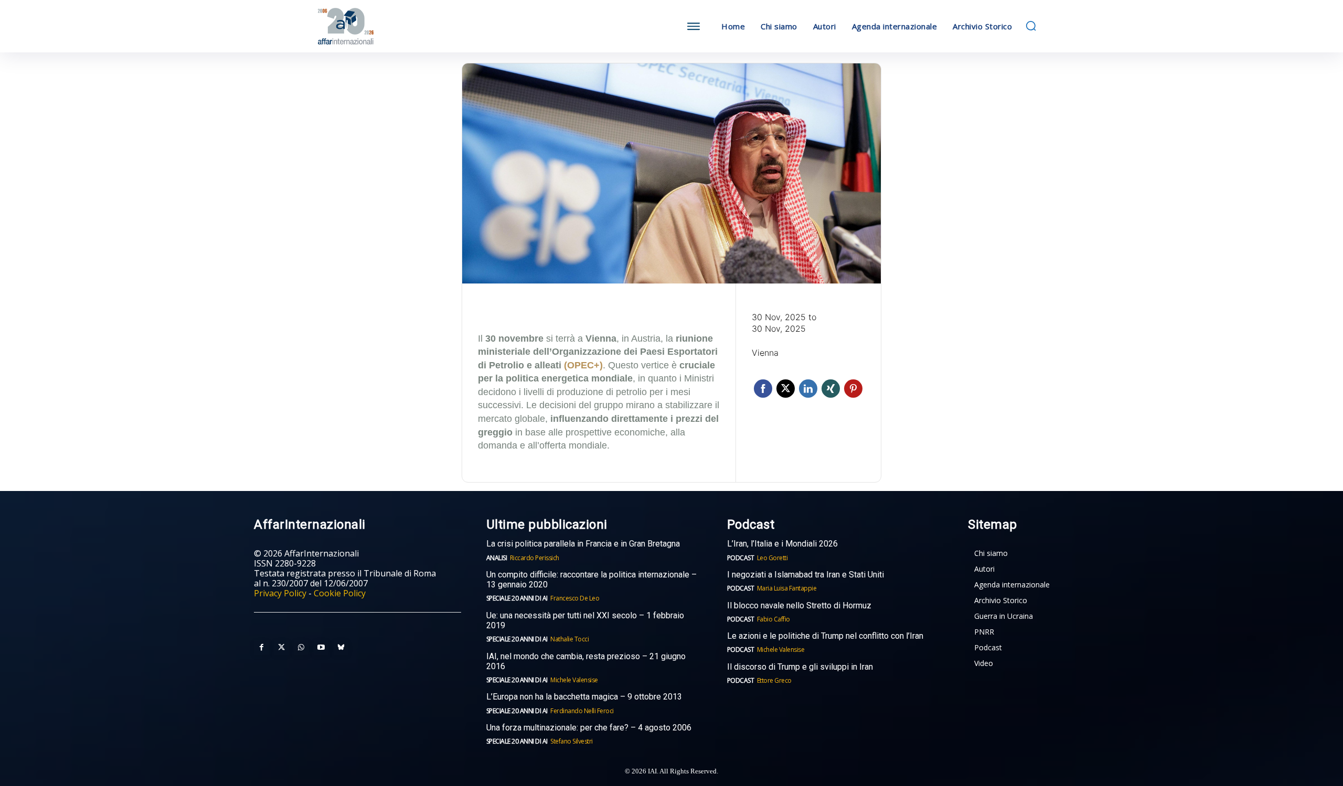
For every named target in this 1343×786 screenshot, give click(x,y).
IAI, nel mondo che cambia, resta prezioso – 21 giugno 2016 (586, 661)
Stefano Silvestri (571, 741)
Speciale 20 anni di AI (517, 598)
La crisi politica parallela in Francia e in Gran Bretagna (583, 544)
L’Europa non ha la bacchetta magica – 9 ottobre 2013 (585, 697)
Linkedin (808, 388)
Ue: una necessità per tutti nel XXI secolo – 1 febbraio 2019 (585, 620)
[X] (281, 647)
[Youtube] (321, 647)
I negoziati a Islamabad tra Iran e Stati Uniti (805, 575)
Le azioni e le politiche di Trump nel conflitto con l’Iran (825, 636)
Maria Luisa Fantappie (787, 588)
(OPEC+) (583, 365)
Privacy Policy (280, 593)
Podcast (740, 557)
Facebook (763, 388)
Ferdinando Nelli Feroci (582, 710)
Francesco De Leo (574, 598)
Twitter (785, 388)
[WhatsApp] (301, 647)
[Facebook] (261, 647)
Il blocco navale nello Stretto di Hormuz (799, 605)
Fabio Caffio (773, 619)
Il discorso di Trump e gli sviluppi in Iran (800, 667)
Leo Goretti (772, 557)
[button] (1031, 25)
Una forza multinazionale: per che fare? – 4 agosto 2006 (588, 728)
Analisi (496, 557)
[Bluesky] (341, 647)
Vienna (765, 352)
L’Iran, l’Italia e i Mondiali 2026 (782, 544)
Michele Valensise (574, 679)
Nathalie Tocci (569, 639)
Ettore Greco (774, 680)
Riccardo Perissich (534, 557)
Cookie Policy (340, 593)
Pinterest (853, 388)
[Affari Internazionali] (397, 26)
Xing (831, 388)
